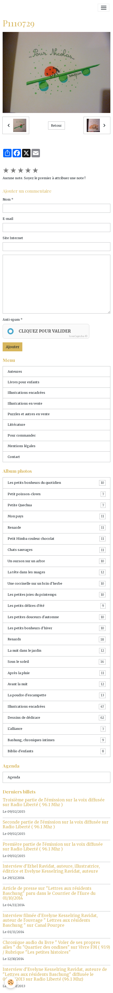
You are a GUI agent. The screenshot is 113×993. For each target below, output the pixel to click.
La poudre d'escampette (56, 695)
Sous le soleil (56, 662)
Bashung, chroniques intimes (56, 740)
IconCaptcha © (78, 336)
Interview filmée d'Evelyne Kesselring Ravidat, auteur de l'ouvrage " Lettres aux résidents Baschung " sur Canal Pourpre (50, 920)
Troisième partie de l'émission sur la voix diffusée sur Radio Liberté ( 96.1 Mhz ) (54, 802)
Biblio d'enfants (56, 751)
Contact (14, 457)
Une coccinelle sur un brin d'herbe (56, 583)
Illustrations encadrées (26, 393)
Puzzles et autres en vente (29, 414)
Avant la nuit (56, 684)
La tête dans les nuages (56, 572)
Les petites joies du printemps (56, 595)
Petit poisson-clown (56, 494)
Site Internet (13, 238)
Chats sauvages (56, 550)
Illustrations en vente (25, 403)
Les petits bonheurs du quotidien (56, 483)
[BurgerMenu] (103, 8)
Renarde (56, 527)
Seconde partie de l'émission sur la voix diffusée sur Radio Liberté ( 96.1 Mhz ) (56, 824)
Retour (56, 125)
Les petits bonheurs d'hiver (56, 628)
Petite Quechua (56, 505)
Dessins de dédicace (56, 718)
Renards (56, 639)
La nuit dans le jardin (56, 650)
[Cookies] (11, 982)
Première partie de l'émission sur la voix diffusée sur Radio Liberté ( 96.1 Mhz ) (53, 847)
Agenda (14, 777)
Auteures (15, 371)
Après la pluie (56, 673)
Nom (7, 199)
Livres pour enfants (23, 382)
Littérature (16, 425)
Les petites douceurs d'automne (56, 617)
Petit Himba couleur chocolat (56, 539)
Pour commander (22, 435)
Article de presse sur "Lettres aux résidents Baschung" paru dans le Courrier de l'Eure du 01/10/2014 (49, 893)
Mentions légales (21, 446)
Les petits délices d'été (56, 606)
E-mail (8, 219)
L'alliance (56, 729)
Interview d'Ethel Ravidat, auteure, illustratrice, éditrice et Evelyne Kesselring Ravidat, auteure (51, 868)
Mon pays (56, 516)
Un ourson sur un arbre (56, 561)
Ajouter (12, 346)
